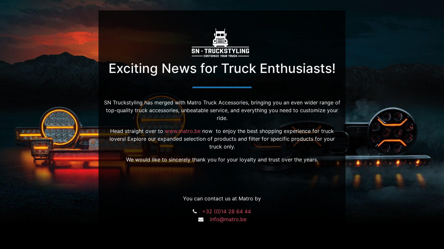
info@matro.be (228, 219)
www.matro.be (183, 131)
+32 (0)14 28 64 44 (226, 211)
